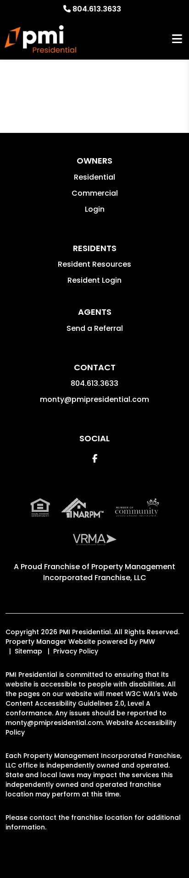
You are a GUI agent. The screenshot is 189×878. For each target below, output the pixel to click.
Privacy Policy (75, 651)
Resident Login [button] (94, 280)
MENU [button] (177, 39)
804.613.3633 (96, 9)
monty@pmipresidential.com (94, 399)
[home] (40, 39)
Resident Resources (94, 264)
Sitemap (28, 651)
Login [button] (95, 209)
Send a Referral (95, 328)
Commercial (95, 193)
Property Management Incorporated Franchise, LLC (109, 572)
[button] (95, 458)
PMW (147, 641)
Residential (94, 177)
